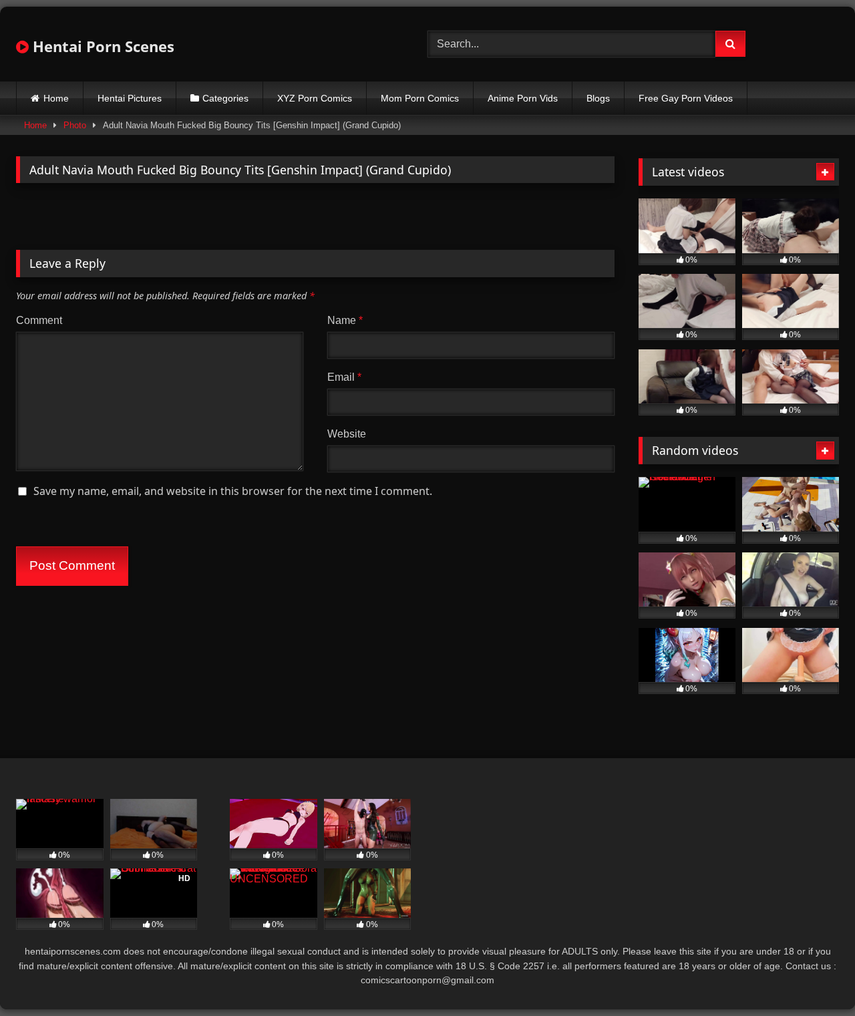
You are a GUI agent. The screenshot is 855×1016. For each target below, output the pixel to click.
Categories (225, 98)
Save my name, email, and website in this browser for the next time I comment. (232, 491)
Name (345, 320)
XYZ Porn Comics (314, 98)
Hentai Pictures (130, 98)
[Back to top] (813, 976)
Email (344, 377)
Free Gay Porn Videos (686, 98)
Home (56, 98)
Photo (74, 125)
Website (346, 434)
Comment (39, 320)
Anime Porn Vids (523, 98)
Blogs (598, 98)
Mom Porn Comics (420, 98)
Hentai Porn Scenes (101, 46)
